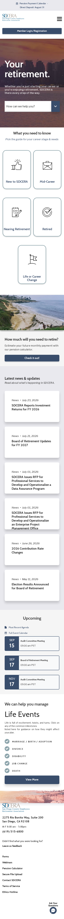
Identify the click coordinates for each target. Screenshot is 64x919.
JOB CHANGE (20, 763)
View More (32, 779)
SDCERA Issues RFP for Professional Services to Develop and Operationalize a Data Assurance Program (31, 482)
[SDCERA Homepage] (21, 17)
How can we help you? (20, 106)
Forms (5, 856)
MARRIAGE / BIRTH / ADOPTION (32, 741)
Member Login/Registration (32, 30)
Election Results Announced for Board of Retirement (30, 586)
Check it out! (32, 358)
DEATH (16, 770)
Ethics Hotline (10, 892)
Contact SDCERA (11, 880)
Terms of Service (11, 886)
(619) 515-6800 (12, 831)
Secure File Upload (12, 874)
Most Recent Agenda (18, 627)
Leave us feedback (12, 845)
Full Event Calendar (18, 633)
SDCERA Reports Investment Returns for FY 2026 (31, 407)
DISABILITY (19, 756)
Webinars (7, 862)
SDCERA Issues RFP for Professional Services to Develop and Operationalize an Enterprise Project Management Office (30, 520)
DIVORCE (17, 749)
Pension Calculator (12, 868)
